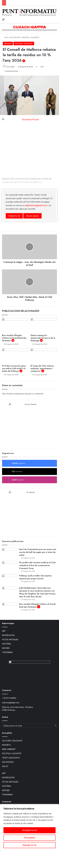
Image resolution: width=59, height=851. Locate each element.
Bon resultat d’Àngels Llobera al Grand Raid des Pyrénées (14, 338)
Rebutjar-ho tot (29, 845)
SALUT (5, 766)
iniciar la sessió (14, 394)
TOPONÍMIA (7, 652)
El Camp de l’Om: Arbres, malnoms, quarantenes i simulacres (42, 368)
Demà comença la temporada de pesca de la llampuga (43, 338)
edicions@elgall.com (10, 702)
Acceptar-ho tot (29, 830)
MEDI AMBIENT (9, 749)
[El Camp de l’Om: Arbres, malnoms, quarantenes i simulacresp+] (44, 355)
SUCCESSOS (8, 762)
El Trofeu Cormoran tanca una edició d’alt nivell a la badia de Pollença (14, 368)
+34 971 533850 (9, 698)
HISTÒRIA (6, 644)
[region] (29, 827)
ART (4, 631)
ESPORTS (6, 745)
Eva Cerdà (10, 67)
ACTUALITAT (14, 37)
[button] (14, 215)
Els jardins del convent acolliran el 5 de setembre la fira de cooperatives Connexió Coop (37, 565)
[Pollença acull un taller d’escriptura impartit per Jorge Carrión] (9, 579)
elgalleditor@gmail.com (35, 205)
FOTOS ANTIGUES (10, 639)
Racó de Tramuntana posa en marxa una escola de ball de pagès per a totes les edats (37, 552)
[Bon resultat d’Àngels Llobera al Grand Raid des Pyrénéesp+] (15, 325)
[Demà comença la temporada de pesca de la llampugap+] (44, 325)
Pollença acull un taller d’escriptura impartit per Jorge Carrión (35, 577)
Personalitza (29, 837)
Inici (6, 37)
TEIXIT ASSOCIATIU (11, 758)
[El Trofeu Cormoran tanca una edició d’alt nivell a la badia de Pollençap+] (15, 355)
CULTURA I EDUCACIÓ (12, 741)
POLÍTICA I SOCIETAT (30, 37)
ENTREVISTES (8, 635)
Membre (7, 43)
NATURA (6, 648)
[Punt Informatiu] (29, 13)
